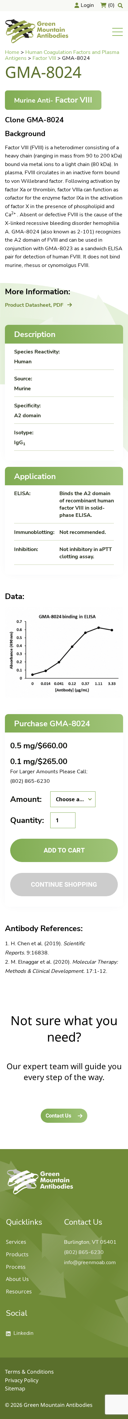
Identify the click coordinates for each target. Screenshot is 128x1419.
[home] (40, 1194)
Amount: (26, 799)
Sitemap (15, 1388)
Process (16, 1266)
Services (16, 1241)
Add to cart (64, 850)
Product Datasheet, (34, 305)
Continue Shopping (64, 884)
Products (17, 1254)
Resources (19, 1291)
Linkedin (19, 1333)
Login (87, 5)
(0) (111, 5)
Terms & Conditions (29, 1371)
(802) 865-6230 (30, 781)
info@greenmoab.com (90, 1262)
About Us (17, 1279)
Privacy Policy (21, 1380)
